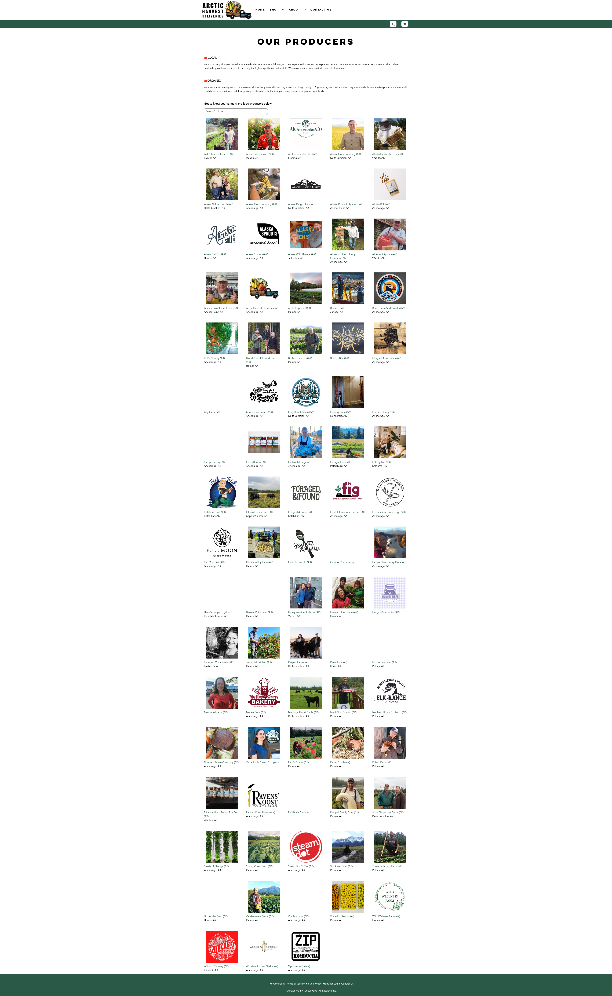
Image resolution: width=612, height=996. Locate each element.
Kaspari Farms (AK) (298, 662)
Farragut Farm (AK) (340, 462)
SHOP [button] (275, 9)
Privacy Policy (277, 984)
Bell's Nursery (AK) (214, 358)
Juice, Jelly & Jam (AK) (259, 662)
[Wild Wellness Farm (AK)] (390, 896)
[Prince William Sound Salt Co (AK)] (222, 792)
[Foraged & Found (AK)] (306, 492)
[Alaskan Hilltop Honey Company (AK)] (348, 234)
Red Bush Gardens (298, 812)
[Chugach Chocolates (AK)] (390, 338)
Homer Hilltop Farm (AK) (344, 612)
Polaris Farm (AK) (381, 762)
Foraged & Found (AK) (300, 512)
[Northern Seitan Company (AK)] (222, 742)
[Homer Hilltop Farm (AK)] (348, 592)
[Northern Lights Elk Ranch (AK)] (390, 692)
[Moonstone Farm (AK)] (390, 642)
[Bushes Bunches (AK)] (306, 338)
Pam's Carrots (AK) (298, 762)
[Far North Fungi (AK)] (306, 442)
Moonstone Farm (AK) (384, 662)
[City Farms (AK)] (222, 392)
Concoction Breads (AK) (259, 412)
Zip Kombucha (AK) (299, 966)
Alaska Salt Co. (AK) (215, 254)
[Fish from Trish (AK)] (222, 492)
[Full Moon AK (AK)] (222, 542)
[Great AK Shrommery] (348, 542)
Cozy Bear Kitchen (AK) (301, 412)
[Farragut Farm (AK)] (348, 442)
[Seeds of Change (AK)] (222, 846)
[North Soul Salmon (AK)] (348, 692)
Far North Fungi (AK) (299, 462)
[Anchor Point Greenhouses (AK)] (222, 288)
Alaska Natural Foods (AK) (218, 204)
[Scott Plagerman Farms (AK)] (390, 792)
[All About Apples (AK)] (390, 234)
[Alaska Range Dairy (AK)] (306, 184)
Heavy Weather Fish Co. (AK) (304, 612)
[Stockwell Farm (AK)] (348, 846)
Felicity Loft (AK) (381, 462)
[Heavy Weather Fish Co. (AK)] (306, 592)
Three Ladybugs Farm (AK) (387, 866)
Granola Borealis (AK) (300, 562)
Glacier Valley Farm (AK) (259, 562)
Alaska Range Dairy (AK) (301, 204)
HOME (260, 9)
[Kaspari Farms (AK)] (306, 642)
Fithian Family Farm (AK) (259, 512)
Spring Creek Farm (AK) (259, 866)
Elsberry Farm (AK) (340, 412)
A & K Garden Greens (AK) (218, 154)
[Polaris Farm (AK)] (390, 742)
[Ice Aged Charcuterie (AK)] (222, 642)
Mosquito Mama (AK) (216, 712)
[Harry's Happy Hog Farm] (222, 592)
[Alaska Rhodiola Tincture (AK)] (348, 184)
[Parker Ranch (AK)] (348, 742)
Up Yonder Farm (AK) (216, 916)
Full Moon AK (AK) (214, 562)
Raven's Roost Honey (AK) (260, 812)
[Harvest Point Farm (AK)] (264, 592)
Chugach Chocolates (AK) (386, 358)
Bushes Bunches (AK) (300, 358)
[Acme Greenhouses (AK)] (264, 134)
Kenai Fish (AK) (338, 662)
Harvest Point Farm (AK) (259, 612)
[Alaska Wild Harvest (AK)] (306, 234)
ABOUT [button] (295, 9)
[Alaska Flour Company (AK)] (348, 134)
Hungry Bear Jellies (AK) (386, 612)
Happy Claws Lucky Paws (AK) (389, 562)
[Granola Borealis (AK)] (306, 542)
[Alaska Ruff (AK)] (390, 184)
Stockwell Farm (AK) (341, 866)
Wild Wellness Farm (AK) (386, 916)
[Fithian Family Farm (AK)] (264, 492)
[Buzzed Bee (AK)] (348, 338)
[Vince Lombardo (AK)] (348, 896)
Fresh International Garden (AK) (347, 512)
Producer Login (331, 984)
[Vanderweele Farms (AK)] (264, 896)
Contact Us (347, 984)
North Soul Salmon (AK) (343, 712)
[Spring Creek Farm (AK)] (264, 846)
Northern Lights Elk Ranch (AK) (389, 712)
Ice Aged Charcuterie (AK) (218, 662)
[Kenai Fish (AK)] (348, 642)
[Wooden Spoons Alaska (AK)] (264, 946)
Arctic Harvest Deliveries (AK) (262, 308)
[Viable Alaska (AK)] (306, 896)
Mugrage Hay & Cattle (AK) (303, 712)
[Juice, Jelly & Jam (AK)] (264, 642)
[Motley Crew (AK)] (264, 692)
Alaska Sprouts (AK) (257, 254)
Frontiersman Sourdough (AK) (389, 512)
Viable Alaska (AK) (298, 916)
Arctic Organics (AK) (299, 308)
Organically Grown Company (262, 762)
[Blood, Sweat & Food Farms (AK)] (264, 338)
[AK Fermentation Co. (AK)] (306, 134)
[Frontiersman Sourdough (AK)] (390, 492)
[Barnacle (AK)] (348, 288)
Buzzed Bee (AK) (339, 358)
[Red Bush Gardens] (306, 792)
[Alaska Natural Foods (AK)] (222, 184)
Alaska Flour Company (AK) (345, 154)
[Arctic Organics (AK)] (306, 288)
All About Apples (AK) (384, 254)
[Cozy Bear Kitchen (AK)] (306, 392)
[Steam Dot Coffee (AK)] (306, 846)
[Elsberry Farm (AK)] (348, 392)
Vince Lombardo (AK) (342, 916)
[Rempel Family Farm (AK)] (348, 792)
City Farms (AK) (212, 412)
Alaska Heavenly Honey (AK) (388, 154)
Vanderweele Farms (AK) (260, 916)
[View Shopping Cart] (404, 24)
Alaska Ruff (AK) (381, 204)
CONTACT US (321, 9)
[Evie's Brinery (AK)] (264, 442)
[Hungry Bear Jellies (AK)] (390, 592)
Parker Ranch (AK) (340, 762)
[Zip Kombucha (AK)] (306, 946)
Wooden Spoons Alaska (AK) (262, 966)
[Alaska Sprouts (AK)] (264, 234)
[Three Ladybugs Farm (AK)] (390, 846)
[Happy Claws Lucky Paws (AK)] (390, 542)
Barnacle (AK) (337, 308)
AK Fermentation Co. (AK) (302, 154)
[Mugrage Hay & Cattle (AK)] (306, 692)
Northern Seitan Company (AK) (221, 762)
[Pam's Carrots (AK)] (306, 742)
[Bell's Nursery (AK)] (222, 338)
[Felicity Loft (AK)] (390, 442)
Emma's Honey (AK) (383, 412)
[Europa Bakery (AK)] (222, 442)
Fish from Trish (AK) (215, 512)
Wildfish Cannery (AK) (216, 966)
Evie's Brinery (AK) (256, 462)
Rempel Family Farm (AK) (344, 812)
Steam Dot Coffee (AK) (301, 866)
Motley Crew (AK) (256, 712)
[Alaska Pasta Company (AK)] (264, 184)
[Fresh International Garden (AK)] (348, 492)
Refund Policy (313, 984)
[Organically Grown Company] (264, 742)
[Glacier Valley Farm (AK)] (264, 542)
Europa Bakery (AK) (215, 462)
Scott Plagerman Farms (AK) (388, 812)
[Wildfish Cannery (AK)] (222, 946)
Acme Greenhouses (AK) (260, 154)
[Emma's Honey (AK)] (390, 392)
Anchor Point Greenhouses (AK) (221, 308)
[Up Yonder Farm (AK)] (222, 896)
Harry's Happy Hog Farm (218, 612)
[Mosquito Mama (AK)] (222, 692)
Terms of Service (295, 984)
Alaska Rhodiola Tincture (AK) (346, 204)
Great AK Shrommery (342, 562)
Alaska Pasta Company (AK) (261, 204)
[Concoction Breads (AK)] (264, 392)
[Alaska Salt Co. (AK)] (222, 234)
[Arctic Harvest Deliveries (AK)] (264, 288)
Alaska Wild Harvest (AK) (302, 254)
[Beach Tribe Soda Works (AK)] (390, 288)
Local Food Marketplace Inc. (321, 991)
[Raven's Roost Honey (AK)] (264, 792)
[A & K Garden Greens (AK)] (222, 134)
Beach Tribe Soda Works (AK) (388, 308)
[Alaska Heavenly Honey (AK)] (390, 134)
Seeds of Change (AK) (216, 866)
